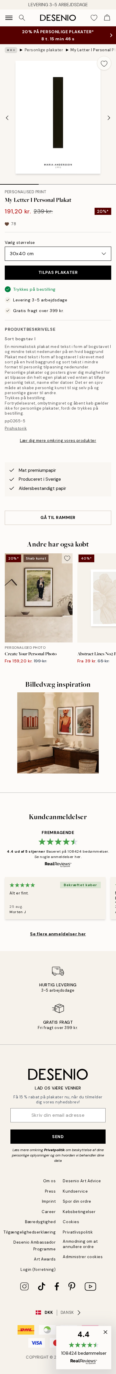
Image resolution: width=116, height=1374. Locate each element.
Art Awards (45, 1259)
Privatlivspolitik (78, 1232)
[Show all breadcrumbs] (11, 50)
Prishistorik (16, 428)
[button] (83, 1347)
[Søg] (22, 18)
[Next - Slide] (109, 118)
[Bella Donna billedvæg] (58, 733)
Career (49, 1211)
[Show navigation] (8, 18)
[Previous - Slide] (7, 118)
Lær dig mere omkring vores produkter (58, 440)
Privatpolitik (54, 1150)
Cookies (71, 1221)
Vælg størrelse (20, 242)
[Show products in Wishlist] (94, 18)
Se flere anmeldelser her (58, 934)
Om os (49, 1180)
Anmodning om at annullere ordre (80, 1244)
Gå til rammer (57, 517)
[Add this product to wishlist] (104, 63)
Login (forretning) (38, 1269)
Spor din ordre (77, 1201)
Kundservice (75, 1191)
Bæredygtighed (40, 1221)
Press (50, 1191)
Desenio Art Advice (82, 1180)
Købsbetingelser (79, 1211)
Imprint (49, 1201)
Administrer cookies (83, 1256)
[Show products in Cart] (107, 18)
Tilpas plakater (58, 272)
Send (58, 1136)
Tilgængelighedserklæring (30, 1232)
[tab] (19, 182)
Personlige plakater (44, 49)
